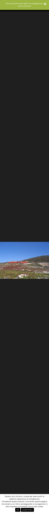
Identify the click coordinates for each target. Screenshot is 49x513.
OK (18, 510)
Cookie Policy (27, 510)
